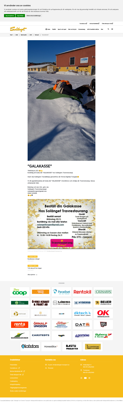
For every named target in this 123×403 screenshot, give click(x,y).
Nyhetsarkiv (24, 34)
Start (11, 34)
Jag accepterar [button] (9, 15)
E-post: (58, 364)
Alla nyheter (31, 274)
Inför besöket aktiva (93, 29)
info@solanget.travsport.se (54, 251)
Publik (54, 29)
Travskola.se (82, 23)
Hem (48, 29)
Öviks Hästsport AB (107, 23)
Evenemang (81, 29)
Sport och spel (62, 29)
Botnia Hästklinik (94, 23)
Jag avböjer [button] (20, 15)
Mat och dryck (72, 29)
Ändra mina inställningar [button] (34, 15)
